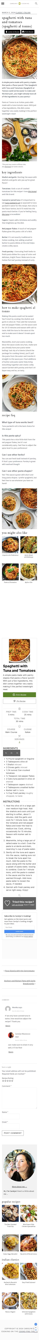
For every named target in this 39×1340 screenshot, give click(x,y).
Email (5, 1122)
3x (17, 753)
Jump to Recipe (14, 32)
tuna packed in (11, 203)
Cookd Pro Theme (28, 1331)
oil (19, 203)
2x (11, 753)
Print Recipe (29, 32)
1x (6, 753)
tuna (7, 214)
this (30, 191)
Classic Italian (23, 12)
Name (5, 1112)
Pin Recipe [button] (20, 701)
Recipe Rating (8, 1078)
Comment (7, 1086)
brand (34, 191)
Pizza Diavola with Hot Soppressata (19, 970)
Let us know (17, 905)
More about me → (19, 1186)
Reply (7, 1025)
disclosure (8, 167)
